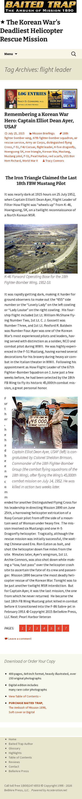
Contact (14, 766)
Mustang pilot (13, 156)
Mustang (64, 151)
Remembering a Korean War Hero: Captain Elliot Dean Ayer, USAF (39, 120)
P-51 (26, 156)
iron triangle (33, 151)
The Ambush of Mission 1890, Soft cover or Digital (27, 707)
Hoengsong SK (14, 151)
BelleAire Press (19, 771)
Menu (8, 54)
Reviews (14, 762)
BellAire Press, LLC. (16, 790)
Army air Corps (35, 142)
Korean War (49, 151)
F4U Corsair (28, 147)
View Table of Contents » (25, 696)
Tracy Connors (54, 161)
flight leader (44, 147)
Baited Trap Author (21, 744)
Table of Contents (20, 757)
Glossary (14, 748)
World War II (30, 161)
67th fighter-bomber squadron (53, 138)
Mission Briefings (43, 133)
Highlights (15, 753)
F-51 (16, 147)
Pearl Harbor (39, 156)
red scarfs (55, 156)
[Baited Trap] (41, 6)
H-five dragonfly (64, 147)
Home (12, 739)
